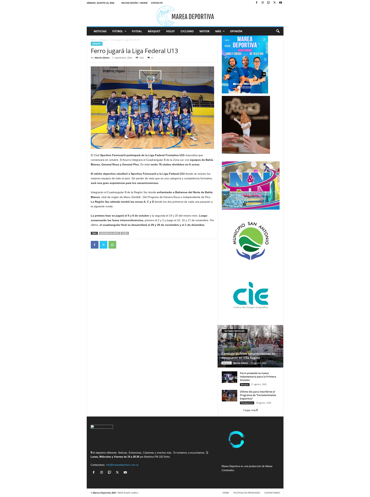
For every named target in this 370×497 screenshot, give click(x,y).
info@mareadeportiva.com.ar (122, 464)
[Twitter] (103, 245)
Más (218, 31)
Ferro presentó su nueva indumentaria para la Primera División (258, 376)
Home (93, 39)
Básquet (154, 31)
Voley (170, 31)
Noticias (100, 31)
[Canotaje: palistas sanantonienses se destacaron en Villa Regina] (250, 346)
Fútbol (117, 31)
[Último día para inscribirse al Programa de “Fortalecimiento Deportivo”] (229, 395)
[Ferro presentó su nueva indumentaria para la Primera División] (229, 377)
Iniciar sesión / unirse (134, 2)
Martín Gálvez (102, 57)
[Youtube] (280, 3)
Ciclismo (187, 31)
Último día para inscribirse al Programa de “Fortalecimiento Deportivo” (258, 395)
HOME (226, 492)
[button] (277, 31)
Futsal (137, 31)
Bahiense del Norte (109, 233)
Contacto (157, 2)
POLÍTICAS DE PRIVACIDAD (246, 492)
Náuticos (226, 363)
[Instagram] (262, 3)
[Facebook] (256, 3)
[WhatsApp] (112, 245)
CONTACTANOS (272, 492)
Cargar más (249, 410)
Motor (204, 31)
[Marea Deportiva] (185, 16)
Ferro (125, 233)
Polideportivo (247, 402)
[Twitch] (268, 3)
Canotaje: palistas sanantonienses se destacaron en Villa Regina (248, 355)
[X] (274, 3)
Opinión (236, 31)
